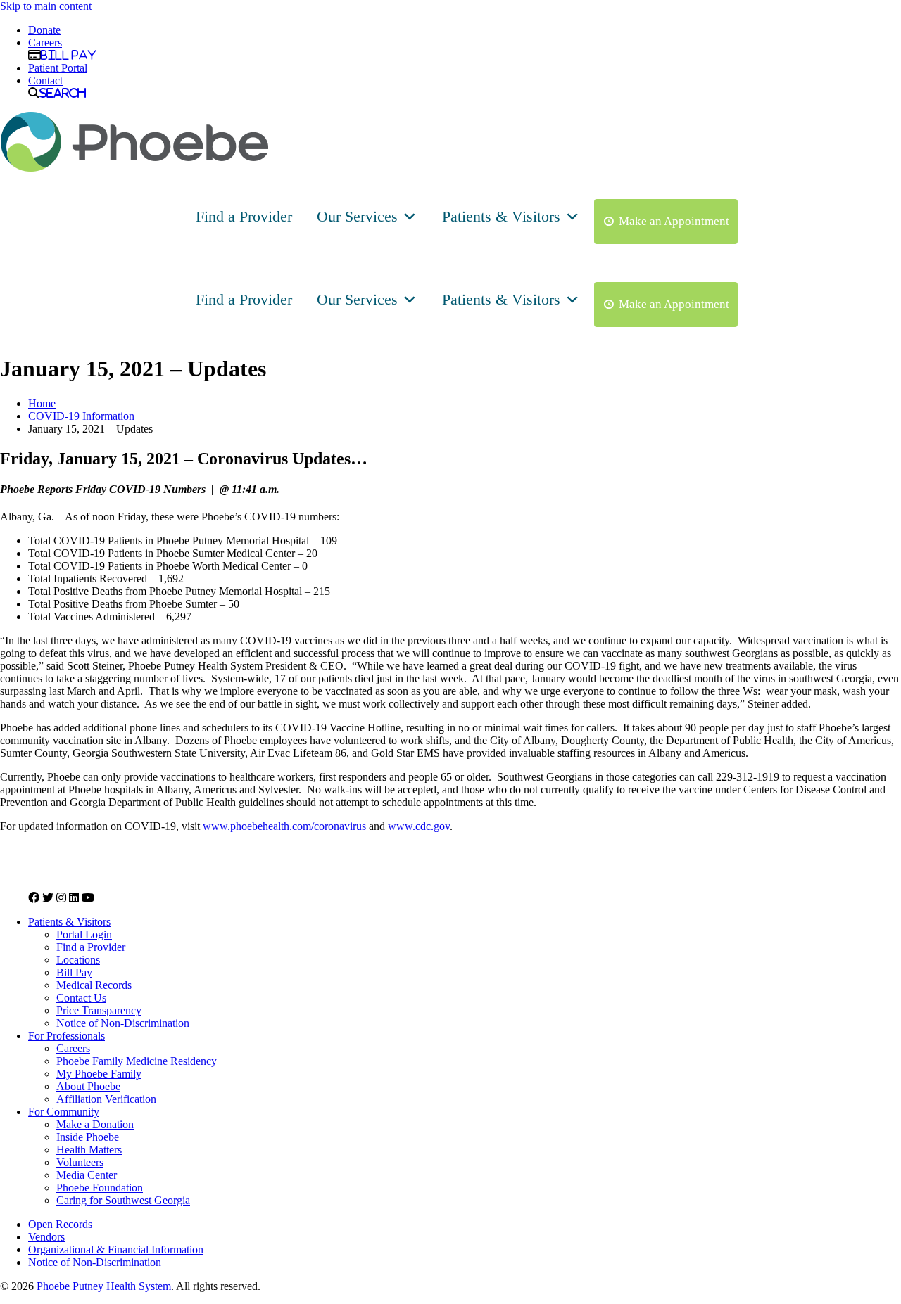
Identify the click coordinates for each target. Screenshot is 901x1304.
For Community (63, 1112)
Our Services (357, 216)
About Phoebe (88, 1086)
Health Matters (89, 1150)
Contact (45, 81)
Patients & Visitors (501, 216)
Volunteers (79, 1162)
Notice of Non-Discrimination (122, 1023)
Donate (44, 30)
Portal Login (84, 934)
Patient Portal (57, 68)
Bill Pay (68, 54)
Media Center (86, 1175)
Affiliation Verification (106, 1099)
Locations (78, 960)
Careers (45, 43)
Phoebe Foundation (99, 1188)
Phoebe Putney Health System (104, 1286)
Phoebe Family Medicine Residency (136, 1061)
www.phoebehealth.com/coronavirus (284, 826)
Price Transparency (98, 1010)
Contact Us (81, 998)
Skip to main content (46, 6)
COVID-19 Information (81, 416)
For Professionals (66, 1036)
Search (62, 92)
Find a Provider (244, 216)
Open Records (60, 1224)
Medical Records (94, 985)
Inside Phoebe (87, 1137)
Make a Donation (95, 1124)
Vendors (46, 1237)
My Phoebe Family (98, 1074)
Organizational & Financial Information (115, 1249)
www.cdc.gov (419, 826)
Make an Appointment (674, 221)
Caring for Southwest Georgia (123, 1200)
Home (42, 403)
